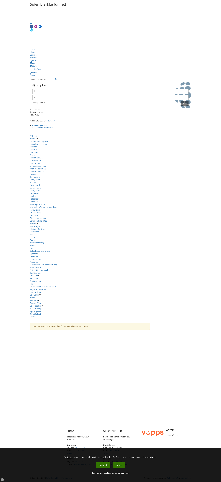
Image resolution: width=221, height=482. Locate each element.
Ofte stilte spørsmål (39, 270)
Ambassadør (35, 160)
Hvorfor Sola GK (37, 259)
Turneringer (35, 226)
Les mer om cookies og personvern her (110, 473)
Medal (32, 245)
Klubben (33, 52)
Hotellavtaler (35, 267)
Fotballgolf (34, 198)
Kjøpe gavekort (37, 311)
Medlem (33, 57)
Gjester (33, 60)
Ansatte (33, 149)
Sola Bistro (34, 294)
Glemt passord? (38, 102)
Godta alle (103, 465)
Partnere (34, 300)
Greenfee (34, 256)
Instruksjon (35, 209)
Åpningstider (35, 281)
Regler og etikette (38, 289)
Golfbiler (33, 316)
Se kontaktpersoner (40, 125)
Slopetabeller (36, 185)
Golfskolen (34, 215)
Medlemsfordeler (37, 229)
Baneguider (35, 179)
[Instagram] (35, 26)
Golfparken (35, 193)
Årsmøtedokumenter (39, 168)
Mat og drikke (36, 292)
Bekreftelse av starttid (40, 251)
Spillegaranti (35, 190)
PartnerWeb (35, 303)
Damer (33, 240)
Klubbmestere (36, 157)
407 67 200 (51, 121)
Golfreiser (34, 231)
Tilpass (119, 465)
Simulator (34, 275)
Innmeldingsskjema (38, 144)
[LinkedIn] (40, 26)
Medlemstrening (37, 242)
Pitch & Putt (35, 196)
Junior (32, 234)
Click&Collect (35, 314)
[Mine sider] (31, 23)
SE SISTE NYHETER (44, 127)
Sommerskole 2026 (38, 220)
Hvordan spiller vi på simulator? (44, 286)
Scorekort (34, 182)
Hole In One (35, 163)
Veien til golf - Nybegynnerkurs (43, 207)
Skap (32, 248)
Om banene (35, 177)
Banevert (34, 201)
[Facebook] (31, 26)
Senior (32, 237)
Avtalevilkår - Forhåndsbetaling (43, 264)
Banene (33, 54)
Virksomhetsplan (37, 171)
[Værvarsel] (31, 29)
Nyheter (33, 136)
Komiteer (34, 152)
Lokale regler (35, 188)
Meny (32, 297)
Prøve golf (35, 262)
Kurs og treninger (38, 204)
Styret (32, 155)
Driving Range (36, 212)
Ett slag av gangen (38, 218)
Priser (32, 283)
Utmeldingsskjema (38, 166)
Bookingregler (36, 273)
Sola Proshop (36, 305)
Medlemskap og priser (40, 141)
